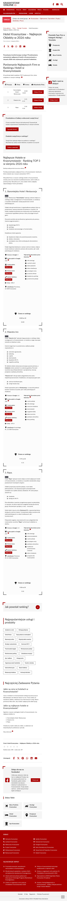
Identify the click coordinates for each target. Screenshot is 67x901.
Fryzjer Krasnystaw (10, 847)
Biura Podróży (57, 55)
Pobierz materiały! (12, 147)
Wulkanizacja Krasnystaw (12, 850)
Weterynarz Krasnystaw (12, 844)
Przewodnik (23, 13)
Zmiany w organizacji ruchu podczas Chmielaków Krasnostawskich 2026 (15, 883)
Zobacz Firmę (38, 92)
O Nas (26, 894)
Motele (55, 65)
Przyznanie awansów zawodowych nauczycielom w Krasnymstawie (15, 867)
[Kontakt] (57, 4)
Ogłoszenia (32, 9)
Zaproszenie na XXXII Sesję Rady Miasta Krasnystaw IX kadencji (48, 877)
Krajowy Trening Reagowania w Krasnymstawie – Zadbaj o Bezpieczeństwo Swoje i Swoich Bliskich (49, 884)
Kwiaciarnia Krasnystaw (42, 841)
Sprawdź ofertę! (12, 129)
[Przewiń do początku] (63, 897)
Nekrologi (55, 9)
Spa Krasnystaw (14, 823)
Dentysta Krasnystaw (11, 839)
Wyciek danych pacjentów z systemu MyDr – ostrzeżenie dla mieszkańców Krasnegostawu (18, 872)
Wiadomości (10, 9)
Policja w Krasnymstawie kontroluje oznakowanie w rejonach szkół (47, 867)
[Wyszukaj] (62, 4)
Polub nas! (35, 780)
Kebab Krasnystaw (41, 853)
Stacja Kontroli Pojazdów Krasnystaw (46, 850)
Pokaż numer (8, 279)
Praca (40, 9)
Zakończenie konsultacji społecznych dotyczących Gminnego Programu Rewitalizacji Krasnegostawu (18, 877)
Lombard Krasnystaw (11, 841)
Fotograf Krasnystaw (42, 844)
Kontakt (20, 894)
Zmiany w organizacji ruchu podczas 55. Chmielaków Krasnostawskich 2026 (48, 872)
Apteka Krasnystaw (41, 839)
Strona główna (7, 28)
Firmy (24, 9)
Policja (18, 9)
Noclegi (55, 60)
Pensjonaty (56, 45)
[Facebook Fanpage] (53, 4)
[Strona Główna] (4, 10)
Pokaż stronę (8, 273)
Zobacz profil (8, 267)
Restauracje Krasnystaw (12, 853)
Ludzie (31, 13)
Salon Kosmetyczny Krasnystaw (45, 847)
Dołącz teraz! (54, 100)
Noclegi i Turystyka (22, 28)
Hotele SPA (56, 50)
